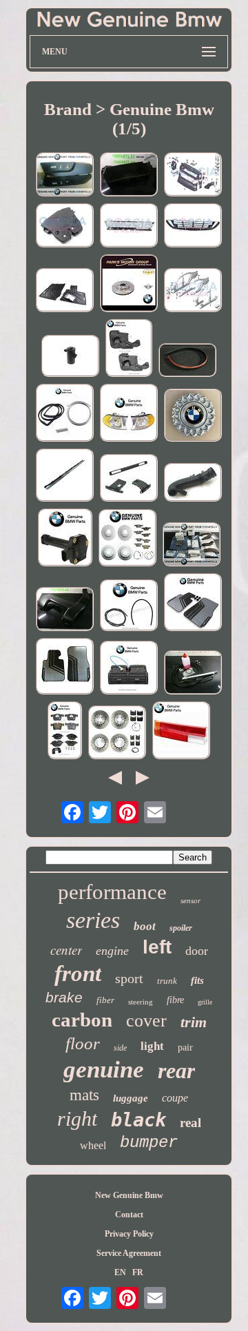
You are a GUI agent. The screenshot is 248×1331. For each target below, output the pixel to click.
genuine (103, 1069)
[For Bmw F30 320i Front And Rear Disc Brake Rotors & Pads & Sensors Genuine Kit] (127, 539)
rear (176, 1070)
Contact (129, 1214)
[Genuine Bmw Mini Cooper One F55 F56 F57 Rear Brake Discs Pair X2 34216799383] (129, 284)
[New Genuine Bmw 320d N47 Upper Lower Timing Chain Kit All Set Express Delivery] (192, 545)
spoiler (180, 928)
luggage (130, 1098)
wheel (93, 1145)
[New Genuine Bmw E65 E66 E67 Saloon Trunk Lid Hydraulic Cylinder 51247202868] (193, 673)
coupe (175, 1098)
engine (112, 951)
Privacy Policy (129, 1234)
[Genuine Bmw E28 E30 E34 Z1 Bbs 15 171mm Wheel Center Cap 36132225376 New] (193, 416)
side (120, 1048)
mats (84, 1095)
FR (137, 1272)
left (157, 947)
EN (120, 1272)
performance (112, 892)
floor (82, 1043)
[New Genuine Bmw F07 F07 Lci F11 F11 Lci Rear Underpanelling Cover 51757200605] (129, 175)
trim (193, 1022)
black (138, 1120)
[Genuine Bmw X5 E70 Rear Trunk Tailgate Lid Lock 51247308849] (65, 226)
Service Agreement (128, 1253)
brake (64, 997)
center (66, 949)
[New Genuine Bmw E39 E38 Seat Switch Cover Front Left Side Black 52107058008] (65, 175)
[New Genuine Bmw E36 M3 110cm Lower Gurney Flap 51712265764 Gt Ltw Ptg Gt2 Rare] (187, 361)
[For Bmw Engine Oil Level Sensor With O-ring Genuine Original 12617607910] (65, 538)
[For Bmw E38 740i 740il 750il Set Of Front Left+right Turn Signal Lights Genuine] (129, 414)
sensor (190, 900)
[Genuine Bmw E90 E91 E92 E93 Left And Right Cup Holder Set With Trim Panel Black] (129, 479)
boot (145, 926)
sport (129, 978)
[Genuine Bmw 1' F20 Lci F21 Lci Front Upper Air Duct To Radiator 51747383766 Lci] (193, 175)
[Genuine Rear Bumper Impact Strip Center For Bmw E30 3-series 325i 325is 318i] (65, 476)
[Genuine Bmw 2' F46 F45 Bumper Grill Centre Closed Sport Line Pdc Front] (193, 226)
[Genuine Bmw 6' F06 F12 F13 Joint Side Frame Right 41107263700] (193, 291)
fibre (175, 1000)
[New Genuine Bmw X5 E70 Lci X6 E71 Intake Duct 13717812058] (65, 610)
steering (140, 1002)
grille (205, 1002)
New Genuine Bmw (129, 1195)
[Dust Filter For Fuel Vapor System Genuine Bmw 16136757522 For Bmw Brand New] (70, 357)
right (77, 1118)
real (190, 1122)
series (93, 920)
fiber (105, 1000)
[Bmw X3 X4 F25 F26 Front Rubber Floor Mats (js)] (65, 291)
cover (146, 1021)
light (152, 1046)
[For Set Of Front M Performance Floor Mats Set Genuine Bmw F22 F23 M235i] (193, 603)
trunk (167, 981)
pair (185, 1047)
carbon (82, 1020)
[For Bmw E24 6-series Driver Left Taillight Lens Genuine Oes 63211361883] (181, 731)
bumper (149, 1142)
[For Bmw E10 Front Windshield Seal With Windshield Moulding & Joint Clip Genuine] (65, 414)
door (196, 951)
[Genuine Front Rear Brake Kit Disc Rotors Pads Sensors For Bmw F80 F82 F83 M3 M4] (117, 733)
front (77, 973)
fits (197, 980)
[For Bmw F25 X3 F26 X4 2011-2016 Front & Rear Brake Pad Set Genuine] (64, 731)
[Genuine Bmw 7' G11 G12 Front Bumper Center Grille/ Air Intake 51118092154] (129, 226)
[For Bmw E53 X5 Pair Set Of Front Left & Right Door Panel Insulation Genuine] (128, 349)
